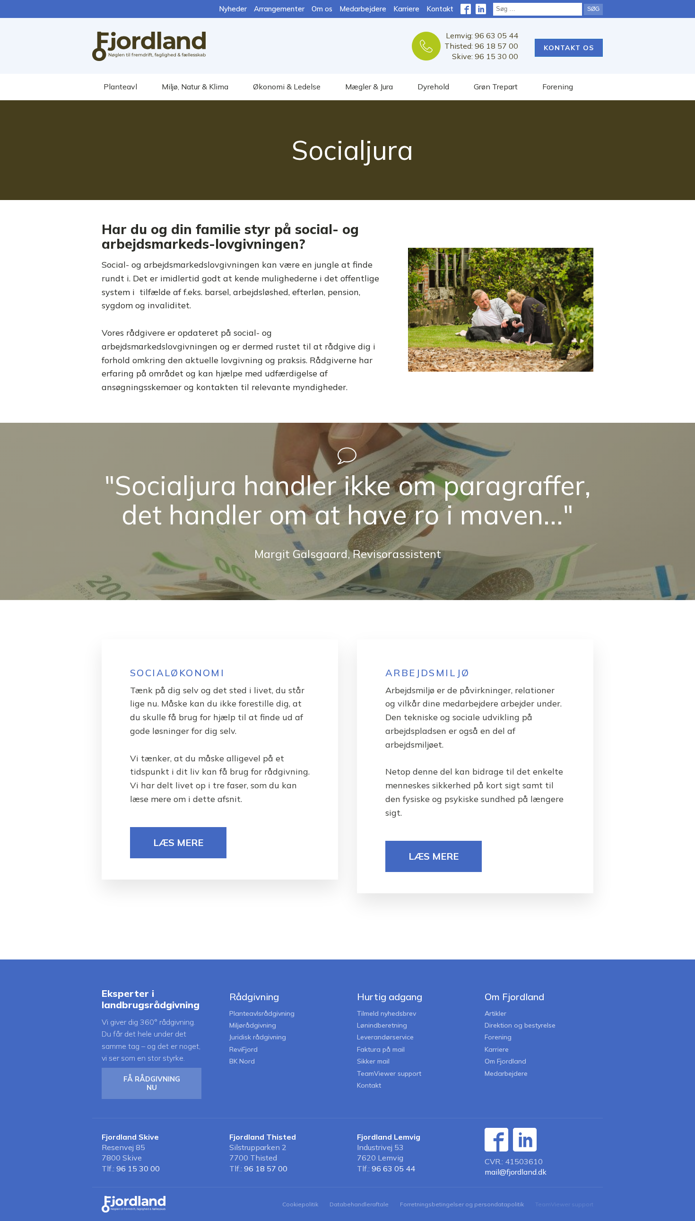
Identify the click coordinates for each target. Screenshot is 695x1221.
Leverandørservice (385, 1037)
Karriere (406, 8)
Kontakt (439, 8)
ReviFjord (243, 1049)
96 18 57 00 (265, 1168)
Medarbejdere (362, 8)
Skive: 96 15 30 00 (485, 56)
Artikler (495, 1013)
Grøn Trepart (496, 86)
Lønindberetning (382, 1025)
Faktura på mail (381, 1049)
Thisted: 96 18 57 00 (481, 46)
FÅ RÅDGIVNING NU (151, 1083)
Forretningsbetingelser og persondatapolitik (462, 1204)
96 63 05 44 (393, 1168)
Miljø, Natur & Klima (195, 86)
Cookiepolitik (300, 1204)
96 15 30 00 (138, 1168)
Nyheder (233, 8)
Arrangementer (279, 8)
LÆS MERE (178, 842)
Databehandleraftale (359, 1204)
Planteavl (120, 86)
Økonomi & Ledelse (287, 86)
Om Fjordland (505, 1061)
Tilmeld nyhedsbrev (386, 1013)
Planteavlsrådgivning (262, 1013)
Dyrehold (433, 86)
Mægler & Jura (369, 86)
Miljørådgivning (252, 1025)
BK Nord (242, 1061)
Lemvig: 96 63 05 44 (482, 35)
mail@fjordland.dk (516, 1172)
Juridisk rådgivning (257, 1037)
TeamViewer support (389, 1073)
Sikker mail (373, 1061)
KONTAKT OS (569, 48)
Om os (322, 8)
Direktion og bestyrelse (520, 1025)
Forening (557, 86)
